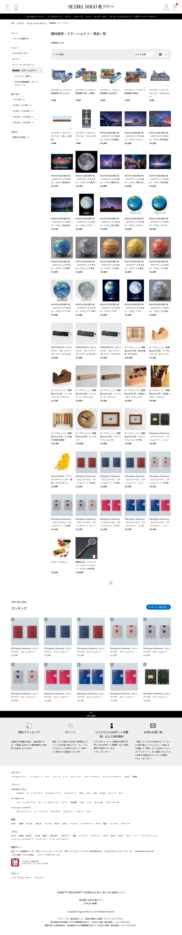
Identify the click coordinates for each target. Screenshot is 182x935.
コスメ (128, 836)
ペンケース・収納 (23, 76)
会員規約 (60, 892)
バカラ (88, 811)
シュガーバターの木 (112, 802)
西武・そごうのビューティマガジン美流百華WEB (82, 851)
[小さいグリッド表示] (160, 54)
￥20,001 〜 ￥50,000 (23, 122)
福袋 (104, 823)
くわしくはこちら (101, 751)
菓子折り (29, 836)
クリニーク (112, 793)
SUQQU (102, 793)
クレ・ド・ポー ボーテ (34, 793)
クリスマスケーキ (86, 823)
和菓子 (45, 836)
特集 (13, 819)
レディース (78, 16)
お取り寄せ (54, 836)
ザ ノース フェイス (41, 811)
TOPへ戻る (91, 716)
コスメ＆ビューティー (35, 16)
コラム (14, 831)
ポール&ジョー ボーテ (53, 793)
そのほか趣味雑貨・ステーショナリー (26, 83)
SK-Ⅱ (121, 793)
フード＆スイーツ (54, 16)
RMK (95, 793)
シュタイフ (79, 811)
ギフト (68, 16)
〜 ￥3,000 (19, 99)
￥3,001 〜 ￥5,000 (22, 105)
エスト (88, 793)
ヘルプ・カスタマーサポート (21, 877)
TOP (12, 23)
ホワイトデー (126, 823)
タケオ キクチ (55, 811)
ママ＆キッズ (68, 811)
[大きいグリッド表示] (165, 54)
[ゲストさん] (166, 7)
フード (135, 836)
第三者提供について (116, 892)
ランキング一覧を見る (157, 607)
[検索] (16, 7)
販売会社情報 (74, 892)
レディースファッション (149, 836)
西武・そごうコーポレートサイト (48, 851)
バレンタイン (114, 823)
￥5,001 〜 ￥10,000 (23, 111)
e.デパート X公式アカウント (48, 855)
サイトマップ (39, 877)
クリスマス (74, 823)
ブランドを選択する (20, 38)
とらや (89, 802)
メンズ (88, 16)
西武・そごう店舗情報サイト (21, 851)
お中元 (127, 776)
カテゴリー (16, 772)
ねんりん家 (98, 802)
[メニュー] (7, 7)
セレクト (21, 23)
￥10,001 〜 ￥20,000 (23, 116)
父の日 (64, 823)
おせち (98, 823)
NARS (81, 793)
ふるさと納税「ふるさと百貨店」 (23, 855)
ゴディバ (65, 802)
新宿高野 (73, 802)
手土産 (37, 836)
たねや (82, 802)
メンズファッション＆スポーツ (22, 839)
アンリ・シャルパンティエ (26, 802)
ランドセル (48, 823)
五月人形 (38, 823)
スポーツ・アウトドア (92, 776)
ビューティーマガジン (147, 16)
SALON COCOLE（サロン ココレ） (117, 851)
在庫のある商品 (21, 137)
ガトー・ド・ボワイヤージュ (48, 802)
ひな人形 (29, 823)
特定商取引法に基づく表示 (95, 892)
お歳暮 (134, 776)
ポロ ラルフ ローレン (24, 811)
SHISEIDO (20, 793)
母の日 (57, 823)
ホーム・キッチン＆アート (121, 16)
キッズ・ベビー (100, 16)
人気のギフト (65, 836)
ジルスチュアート (70, 793)
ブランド (15, 784)
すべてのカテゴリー (20, 53)
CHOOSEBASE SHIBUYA (143, 851)
